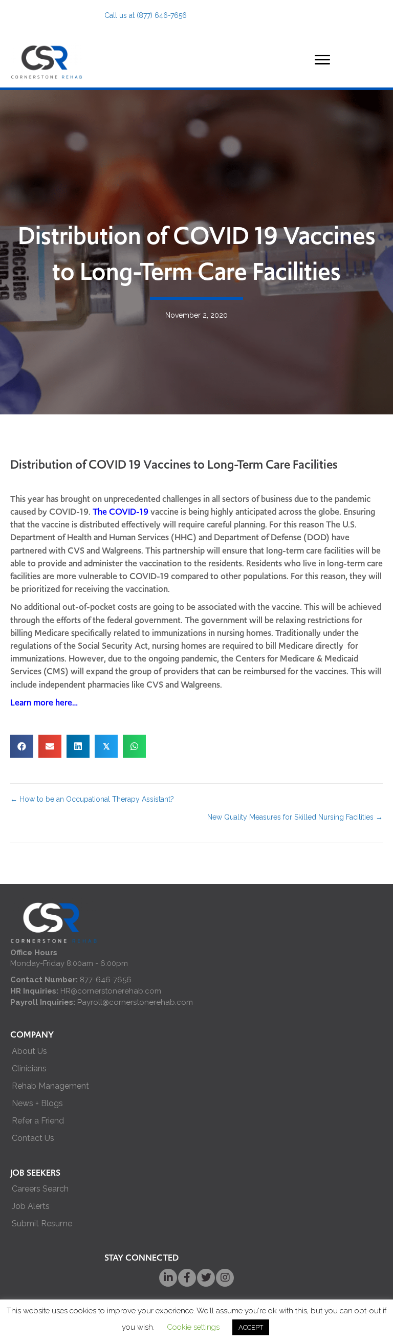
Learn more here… (44, 702)
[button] (168, 1278)
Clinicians (29, 1068)
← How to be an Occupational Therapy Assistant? (92, 799)
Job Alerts (31, 1206)
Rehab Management (50, 1086)
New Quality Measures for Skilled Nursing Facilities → (295, 817)
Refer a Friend (38, 1121)
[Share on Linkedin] (78, 746)
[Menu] (322, 60)
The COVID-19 (120, 511)
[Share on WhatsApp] (134, 746)
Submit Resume (42, 1223)
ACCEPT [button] (250, 1327)
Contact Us (33, 1138)
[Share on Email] (49, 746)
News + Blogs (37, 1103)
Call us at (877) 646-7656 (145, 15)
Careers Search (40, 1189)
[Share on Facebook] (21, 746)
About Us (29, 1051)
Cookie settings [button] (193, 1327)
